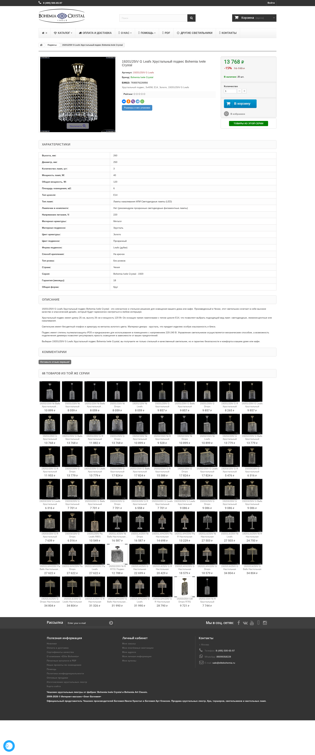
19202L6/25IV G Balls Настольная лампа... (252, 569)
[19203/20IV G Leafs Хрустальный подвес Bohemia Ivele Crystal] (162, 489)
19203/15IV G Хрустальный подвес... (252, 471)
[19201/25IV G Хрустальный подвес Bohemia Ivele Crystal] (49, 424)
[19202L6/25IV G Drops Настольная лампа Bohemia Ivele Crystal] (49, 586)
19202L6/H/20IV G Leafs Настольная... (139, 601)
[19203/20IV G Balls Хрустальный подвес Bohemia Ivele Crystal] (94, 489)
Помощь (51, 669)
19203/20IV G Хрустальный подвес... (72, 504)
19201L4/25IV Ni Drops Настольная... (139, 536)
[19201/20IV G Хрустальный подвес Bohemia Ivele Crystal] (162, 391)
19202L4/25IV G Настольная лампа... (139, 569)
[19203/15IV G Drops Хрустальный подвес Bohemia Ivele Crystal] (72, 521)
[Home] (40, 45)
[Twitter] (245, 622)
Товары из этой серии (248, 123)
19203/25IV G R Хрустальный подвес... (50, 536)
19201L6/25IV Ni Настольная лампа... (207, 536)
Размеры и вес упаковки (137, 107)
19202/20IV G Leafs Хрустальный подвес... (94, 471)
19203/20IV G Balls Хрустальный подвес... (95, 504)
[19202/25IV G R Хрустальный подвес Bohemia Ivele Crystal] (162, 456)
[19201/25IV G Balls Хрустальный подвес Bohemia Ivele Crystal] (72, 424)
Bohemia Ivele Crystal (142, 77)
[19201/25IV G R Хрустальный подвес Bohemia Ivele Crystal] (94, 424)
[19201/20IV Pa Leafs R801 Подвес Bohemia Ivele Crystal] (94, 521)
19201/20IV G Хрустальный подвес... (162, 406)
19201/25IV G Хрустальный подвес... (50, 439)
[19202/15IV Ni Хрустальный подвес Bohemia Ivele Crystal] (139, 424)
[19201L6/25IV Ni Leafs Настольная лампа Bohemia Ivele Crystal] (229, 521)
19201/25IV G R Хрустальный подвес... (94, 439)
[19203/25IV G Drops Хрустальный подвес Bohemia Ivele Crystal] (207, 489)
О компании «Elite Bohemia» (63, 656)
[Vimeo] (258, 622)
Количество (231, 86)
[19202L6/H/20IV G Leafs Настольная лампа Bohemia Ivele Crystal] (139, 586)
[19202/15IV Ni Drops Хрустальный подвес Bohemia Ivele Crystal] (184, 424)
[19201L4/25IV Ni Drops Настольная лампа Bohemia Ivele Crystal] (139, 521)
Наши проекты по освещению (64, 665)
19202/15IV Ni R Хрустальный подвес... (162, 439)
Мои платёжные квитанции (138, 648)
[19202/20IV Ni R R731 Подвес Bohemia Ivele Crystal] (117, 554)
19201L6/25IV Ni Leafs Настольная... (229, 536)
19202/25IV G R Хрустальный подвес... (162, 471)
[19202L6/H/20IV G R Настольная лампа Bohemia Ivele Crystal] (162, 586)
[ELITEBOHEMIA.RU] (77, 16)
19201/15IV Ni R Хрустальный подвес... (207, 601)
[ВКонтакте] (124, 101)
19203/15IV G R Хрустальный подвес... (229, 471)
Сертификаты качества (60, 652)
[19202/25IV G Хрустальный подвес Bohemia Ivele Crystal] (117, 456)
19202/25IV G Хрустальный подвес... (117, 471)
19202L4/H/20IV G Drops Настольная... (207, 569)
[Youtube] (252, 622)
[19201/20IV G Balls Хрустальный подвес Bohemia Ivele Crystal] (184, 391)
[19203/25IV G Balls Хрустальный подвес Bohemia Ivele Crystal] (252, 489)
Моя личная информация (136, 656)
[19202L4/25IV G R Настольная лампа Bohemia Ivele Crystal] (162, 554)
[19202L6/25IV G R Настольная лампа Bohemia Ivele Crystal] (94, 586)
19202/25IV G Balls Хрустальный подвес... (140, 471)
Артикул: (127, 72)
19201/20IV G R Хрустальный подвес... (229, 406)
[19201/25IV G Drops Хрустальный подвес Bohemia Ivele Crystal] (117, 424)
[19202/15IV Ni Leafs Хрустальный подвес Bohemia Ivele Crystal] (207, 424)
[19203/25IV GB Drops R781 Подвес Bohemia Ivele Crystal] (184, 586)
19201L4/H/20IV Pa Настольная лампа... (162, 536)
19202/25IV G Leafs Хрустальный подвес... (207, 471)
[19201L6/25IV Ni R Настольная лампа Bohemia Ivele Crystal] (252, 521)
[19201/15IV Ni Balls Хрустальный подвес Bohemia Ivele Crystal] (94, 391)
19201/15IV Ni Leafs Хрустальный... (140, 406)
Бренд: (126, 77)
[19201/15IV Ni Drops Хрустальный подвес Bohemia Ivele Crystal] (117, 391)
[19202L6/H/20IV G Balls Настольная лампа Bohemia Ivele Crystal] (117, 586)
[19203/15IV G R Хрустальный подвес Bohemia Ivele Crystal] (229, 456)
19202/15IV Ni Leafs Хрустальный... (207, 439)
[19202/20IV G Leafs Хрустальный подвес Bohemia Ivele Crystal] (94, 456)
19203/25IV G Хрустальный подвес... (229, 504)
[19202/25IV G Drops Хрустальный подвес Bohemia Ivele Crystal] (184, 456)
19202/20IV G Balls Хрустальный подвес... (252, 439)
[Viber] (133, 101)
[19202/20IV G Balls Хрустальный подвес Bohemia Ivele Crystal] (252, 424)
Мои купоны (129, 660)
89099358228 (224, 656)
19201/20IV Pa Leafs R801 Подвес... (95, 536)
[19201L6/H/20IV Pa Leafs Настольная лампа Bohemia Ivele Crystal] (94, 554)
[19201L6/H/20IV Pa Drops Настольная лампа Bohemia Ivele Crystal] (72, 554)
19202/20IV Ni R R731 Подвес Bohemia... (117, 569)
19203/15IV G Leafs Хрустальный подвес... (49, 504)
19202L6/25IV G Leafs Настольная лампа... (72, 601)
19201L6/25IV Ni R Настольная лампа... (252, 536)
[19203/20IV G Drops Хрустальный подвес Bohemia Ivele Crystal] (117, 489)
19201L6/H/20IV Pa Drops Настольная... (72, 569)
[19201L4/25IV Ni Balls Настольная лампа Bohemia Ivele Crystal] (117, 521)
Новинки (52, 643)
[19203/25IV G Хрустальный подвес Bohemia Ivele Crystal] (229, 489)
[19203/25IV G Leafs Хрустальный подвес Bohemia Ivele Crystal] (184, 489)
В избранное (237, 114)
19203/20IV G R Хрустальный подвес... (139, 504)
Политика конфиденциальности (65, 673)
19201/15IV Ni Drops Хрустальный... (117, 406)
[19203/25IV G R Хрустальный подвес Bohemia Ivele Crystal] (49, 521)
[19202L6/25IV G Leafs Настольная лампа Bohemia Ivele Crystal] (72, 586)
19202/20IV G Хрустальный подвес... (229, 439)
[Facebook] (238, 622)
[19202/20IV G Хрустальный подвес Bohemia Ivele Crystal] (229, 424)
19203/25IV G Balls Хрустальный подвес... (252, 504)
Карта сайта (54, 686)
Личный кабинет (135, 638)
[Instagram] (265, 622)
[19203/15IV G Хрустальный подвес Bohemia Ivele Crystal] (252, 456)
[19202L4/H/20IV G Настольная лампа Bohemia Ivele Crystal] (184, 554)
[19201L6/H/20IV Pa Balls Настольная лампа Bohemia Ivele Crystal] (49, 554)
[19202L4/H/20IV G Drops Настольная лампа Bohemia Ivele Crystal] (207, 554)
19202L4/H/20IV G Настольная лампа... (184, 569)
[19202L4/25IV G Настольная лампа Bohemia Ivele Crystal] (139, 554)
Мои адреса (129, 652)
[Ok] (111, 622)
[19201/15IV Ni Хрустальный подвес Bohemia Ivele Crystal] (72, 391)
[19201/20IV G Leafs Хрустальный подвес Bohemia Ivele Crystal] (252, 391)
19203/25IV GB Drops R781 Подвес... (185, 601)
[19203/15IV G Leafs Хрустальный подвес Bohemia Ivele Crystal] (49, 489)
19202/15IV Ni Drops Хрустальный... (185, 439)
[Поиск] (191, 18)
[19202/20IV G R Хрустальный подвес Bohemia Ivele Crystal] (49, 456)
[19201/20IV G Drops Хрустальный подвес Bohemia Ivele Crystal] (207, 391)
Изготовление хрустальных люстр (67, 682)
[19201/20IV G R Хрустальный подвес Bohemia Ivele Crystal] (229, 391)
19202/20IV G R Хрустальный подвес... (50, 471)
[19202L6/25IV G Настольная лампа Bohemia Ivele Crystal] (229, 554)
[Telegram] (138, 101)
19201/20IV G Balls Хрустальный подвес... (185, 406)
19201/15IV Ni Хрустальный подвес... (72, 406)
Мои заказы (129, 643)
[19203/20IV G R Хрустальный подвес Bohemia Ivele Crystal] (139, 489)
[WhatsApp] (142, 101)
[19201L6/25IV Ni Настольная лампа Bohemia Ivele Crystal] (207, 521)
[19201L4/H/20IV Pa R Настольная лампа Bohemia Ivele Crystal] (184, 521)
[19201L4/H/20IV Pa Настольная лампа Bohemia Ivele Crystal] (162, 521)
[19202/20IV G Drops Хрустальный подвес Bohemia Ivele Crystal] (72, 456)
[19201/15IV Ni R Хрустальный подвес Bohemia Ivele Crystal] (207, 586)
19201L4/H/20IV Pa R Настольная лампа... (185, 536)
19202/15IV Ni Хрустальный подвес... (139, 439)
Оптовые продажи (57, 677)
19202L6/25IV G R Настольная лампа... (95, 601)
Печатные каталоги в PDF (61, 660)
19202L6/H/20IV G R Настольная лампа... (162, 601)
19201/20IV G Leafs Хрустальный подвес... (252, 406)
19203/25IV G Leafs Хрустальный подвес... (184, 504)
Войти (271, 2)
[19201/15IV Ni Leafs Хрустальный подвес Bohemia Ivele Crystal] (139, 391)
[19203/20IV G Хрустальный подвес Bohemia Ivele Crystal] (72, 489)
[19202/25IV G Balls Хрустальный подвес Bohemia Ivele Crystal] (139, 456)
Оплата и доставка (58, 648)
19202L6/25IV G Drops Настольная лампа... (50, 601)
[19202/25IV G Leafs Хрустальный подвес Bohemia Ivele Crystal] (207, 456)
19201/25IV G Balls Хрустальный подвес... (72, 439)
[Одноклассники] (128, 101)
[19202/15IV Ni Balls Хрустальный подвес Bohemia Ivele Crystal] (49, 391)
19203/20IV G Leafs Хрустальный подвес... (162, 504)
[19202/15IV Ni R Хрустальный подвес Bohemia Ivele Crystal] (162, 424)
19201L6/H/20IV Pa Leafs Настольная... (95, 569)
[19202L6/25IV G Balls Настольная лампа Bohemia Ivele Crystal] (252, 554)
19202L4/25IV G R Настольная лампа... (162, 569)
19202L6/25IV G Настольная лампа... (229, 569)
